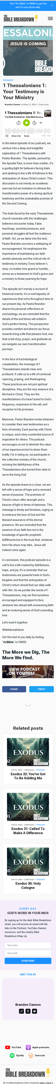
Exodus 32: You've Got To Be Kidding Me (28, 776)
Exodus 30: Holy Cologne (28, 885)
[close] (52, 5)
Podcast (8, 80)
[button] (50, 18)
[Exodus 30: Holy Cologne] (28, 862)
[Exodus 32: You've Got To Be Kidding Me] (28, 752)
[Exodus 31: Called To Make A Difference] (28, 807)
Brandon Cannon (12, 104)
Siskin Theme (45, 1083)
